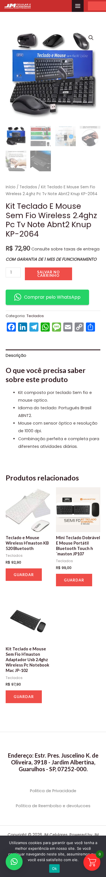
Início (11, 187)
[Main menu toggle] (78, 6)
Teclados (28, 187)
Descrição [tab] (16, 355)
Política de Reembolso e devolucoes (53, 806)
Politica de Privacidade (53, 791)
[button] (95, 5)
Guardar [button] (24, 574)
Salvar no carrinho (48, 274)
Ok (54, 868)
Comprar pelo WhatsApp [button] (52, 297)
